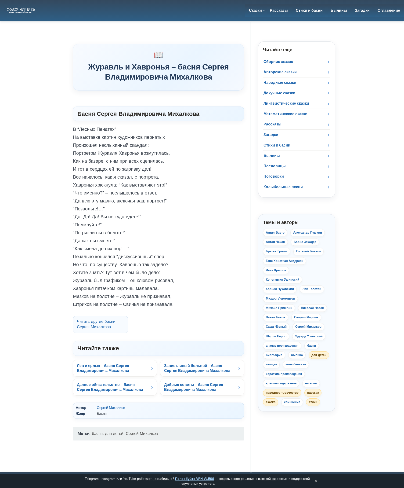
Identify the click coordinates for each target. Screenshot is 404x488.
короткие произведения (284, 374)
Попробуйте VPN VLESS (194, 479)
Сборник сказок (278, 62)
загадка (271, 364)
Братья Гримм (277, 251)
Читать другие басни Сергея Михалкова (96, 324)
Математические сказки (285, 114)
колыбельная (295, 364)
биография (274, 355)
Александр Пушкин (307, 232)
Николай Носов (312, 308)
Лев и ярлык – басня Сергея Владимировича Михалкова (103, 368)
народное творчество (282, 392)
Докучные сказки (279, 93)
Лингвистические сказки (286, 103)
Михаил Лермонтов (280, 298)
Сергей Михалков (111, 408)
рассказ (313, 392)
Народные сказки (279, 82)
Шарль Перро (276, 336)
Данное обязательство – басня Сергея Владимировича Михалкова (110, 387)
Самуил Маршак (306, 317)
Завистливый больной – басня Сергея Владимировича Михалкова (197, 368)
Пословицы (274, 166)
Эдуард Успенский (309, 336)
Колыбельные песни (283, 187)
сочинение (292, 402)
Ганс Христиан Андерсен (284, 261)
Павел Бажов (275, 317)
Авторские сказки (280, 72)
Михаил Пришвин (279, 308)
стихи (313, 402)
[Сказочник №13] (21, 10)
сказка (270, 402)
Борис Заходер (305, 242)
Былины (271, 156)
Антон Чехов (275, 242)
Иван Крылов (276, 270)
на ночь (311, 383)
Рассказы (272, 124)
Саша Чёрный (276, 326)
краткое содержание (281, 383)
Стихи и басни (276, 145)
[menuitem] (255, 10)
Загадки (270, 135)
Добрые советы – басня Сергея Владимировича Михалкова (193, 387)
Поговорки (273, 176)
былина (297, 355)
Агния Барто (275, 232)
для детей (114, 433)
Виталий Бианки (308, 251)
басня (97, 433)
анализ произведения (282, 345)
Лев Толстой (312, 289)
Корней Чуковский (280, 289)
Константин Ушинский (282, 279)
